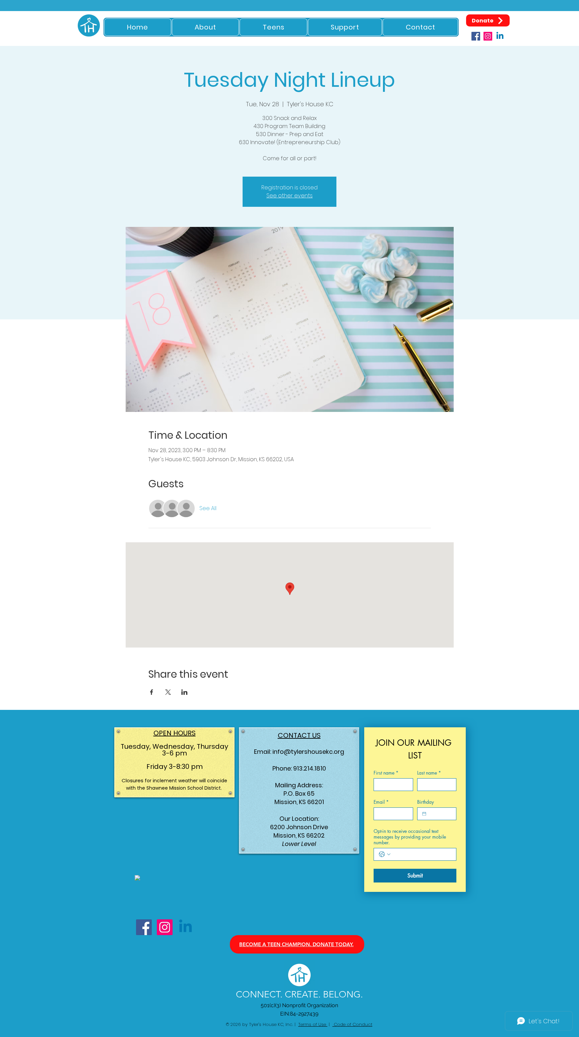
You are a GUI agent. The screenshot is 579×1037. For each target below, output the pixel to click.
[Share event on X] (168, 692)
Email (381, 802)
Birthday (425, 802)
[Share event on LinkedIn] (184, 692)
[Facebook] (475, 36)
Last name (429, 773)
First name (386, 773)
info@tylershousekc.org (308, 751)
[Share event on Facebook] (151, 692)
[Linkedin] (500, 36)
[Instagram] (488, 36)
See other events (289, 195)
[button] (205, 27)
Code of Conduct (352, 1024)
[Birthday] (424, 813)
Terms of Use (312, 1024)
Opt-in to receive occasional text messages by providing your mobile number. (410, 836)
